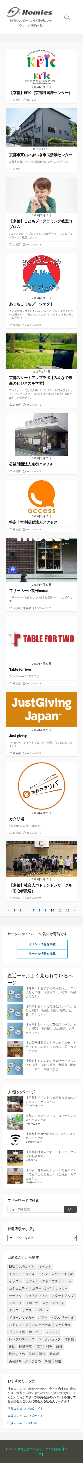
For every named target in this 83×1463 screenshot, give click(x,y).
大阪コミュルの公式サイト (25, 1416)
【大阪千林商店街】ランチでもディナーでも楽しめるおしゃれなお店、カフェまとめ (51, 1047)
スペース (15, 1303)
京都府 (17, 99)
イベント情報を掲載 (42, 944)
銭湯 (58, 1361)
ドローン (42, 1310)
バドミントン (18, 1325)
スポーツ (32, 1303)
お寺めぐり (27, 1267)
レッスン (51, 1332)
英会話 (54, 1354)
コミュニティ (18, 1288)
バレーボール (41, 1325)
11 (60, 910)
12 (67, 910)
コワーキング (41, 1288)
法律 (32, 1354)
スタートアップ (63, 1296)
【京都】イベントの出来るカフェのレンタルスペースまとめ (51, 1100)
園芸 (39, 1346)
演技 (42, 1354)
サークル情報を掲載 (42, 953)
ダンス (14, 1310)
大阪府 (17, 608)
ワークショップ (49, 1339)
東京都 (17, 529)
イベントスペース (21, 1274)
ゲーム (67, 1281)
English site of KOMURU (22, 1423)
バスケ (43, 1317)
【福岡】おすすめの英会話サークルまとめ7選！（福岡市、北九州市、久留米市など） (51, 1029)
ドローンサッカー (21, 1317)
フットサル (63, 1325)
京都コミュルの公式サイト (25, 1408)
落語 (48, 1361)
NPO (12, 1267)
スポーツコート (53, 1303)
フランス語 (17, 1332)
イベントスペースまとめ (55, 1274)
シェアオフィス (37, 1296)
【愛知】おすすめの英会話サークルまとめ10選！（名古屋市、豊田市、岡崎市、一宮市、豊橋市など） (51, 1065)
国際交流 (25, 1346)
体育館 (69, 1339)
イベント (45, 1267)
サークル (15, 1296)
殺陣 (59, 1346)
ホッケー (35, 1332)
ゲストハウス (48, 1281)
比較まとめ (17, 1354)
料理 (49, 1346)
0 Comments (33, 99)
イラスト (15, 1281)
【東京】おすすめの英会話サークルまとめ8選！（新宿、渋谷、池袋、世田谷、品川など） (51, 1010)
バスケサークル (63, 1317)
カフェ (30, 1281)
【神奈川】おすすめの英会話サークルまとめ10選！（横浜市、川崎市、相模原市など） (51, 992)
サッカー (61, 1288)
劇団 (12, 1346)
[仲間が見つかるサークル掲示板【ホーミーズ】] (30, 12)
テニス (27, 1310)
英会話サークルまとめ (25, 1361)
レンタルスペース (21, 1339)
